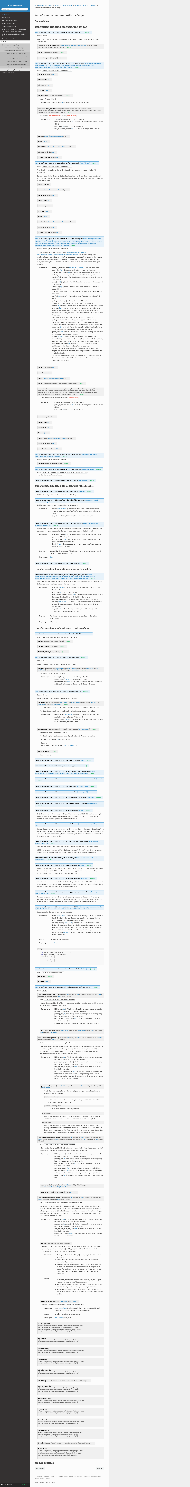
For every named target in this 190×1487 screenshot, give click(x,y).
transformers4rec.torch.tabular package (17, 61)
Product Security (39, 1478)
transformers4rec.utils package (14, 67)
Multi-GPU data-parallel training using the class (13, 35)
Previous (41, 1468)
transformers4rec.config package (14, 48)
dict (51, 557)
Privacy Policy (39, 1476)
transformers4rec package (11, 45)
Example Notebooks (8, 39)
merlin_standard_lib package (11, 70)
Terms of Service (77, 1476)
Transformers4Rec (15, 5)
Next (99, 1468)
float (64, 745)
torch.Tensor (71, 745)
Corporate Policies (96, 1476)
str (56, 745)
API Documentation (8, 42)
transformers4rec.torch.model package (17, 58)
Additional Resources (8, 73)
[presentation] (90, 915)
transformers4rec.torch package (14, 50)
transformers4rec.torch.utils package (16, 64)
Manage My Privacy (49, 1476)
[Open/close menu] (1, 42)
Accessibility (86, 1476)
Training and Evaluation (9, 26)
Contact (47, 1478)
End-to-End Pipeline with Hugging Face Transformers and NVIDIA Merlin (14, 30)
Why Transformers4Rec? (9, 20)
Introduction (6, 17)
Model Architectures (8, 23)
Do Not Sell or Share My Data (64, 1476)
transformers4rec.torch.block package (16, 53)
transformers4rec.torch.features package (17, 56)
